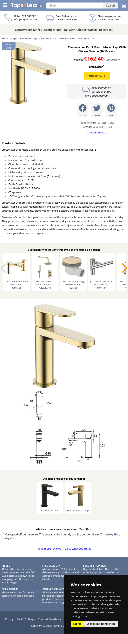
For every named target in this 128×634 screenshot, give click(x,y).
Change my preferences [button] (101, 623)
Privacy (9, 619)
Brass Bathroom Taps (84, 38)
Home (4, 38)
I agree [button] (77, 623)
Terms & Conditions (49, 619)
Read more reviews (49, 548)
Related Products (97, 132)
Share (83, 115)
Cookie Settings (26, 619)
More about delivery (96, 95)
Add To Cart (97, 76)
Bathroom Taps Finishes (55, 38)
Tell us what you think (77, 548)
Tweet (97, 115)
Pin (111, 115)
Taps (14, 38)
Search (110, 5)
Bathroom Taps (29, 38)
